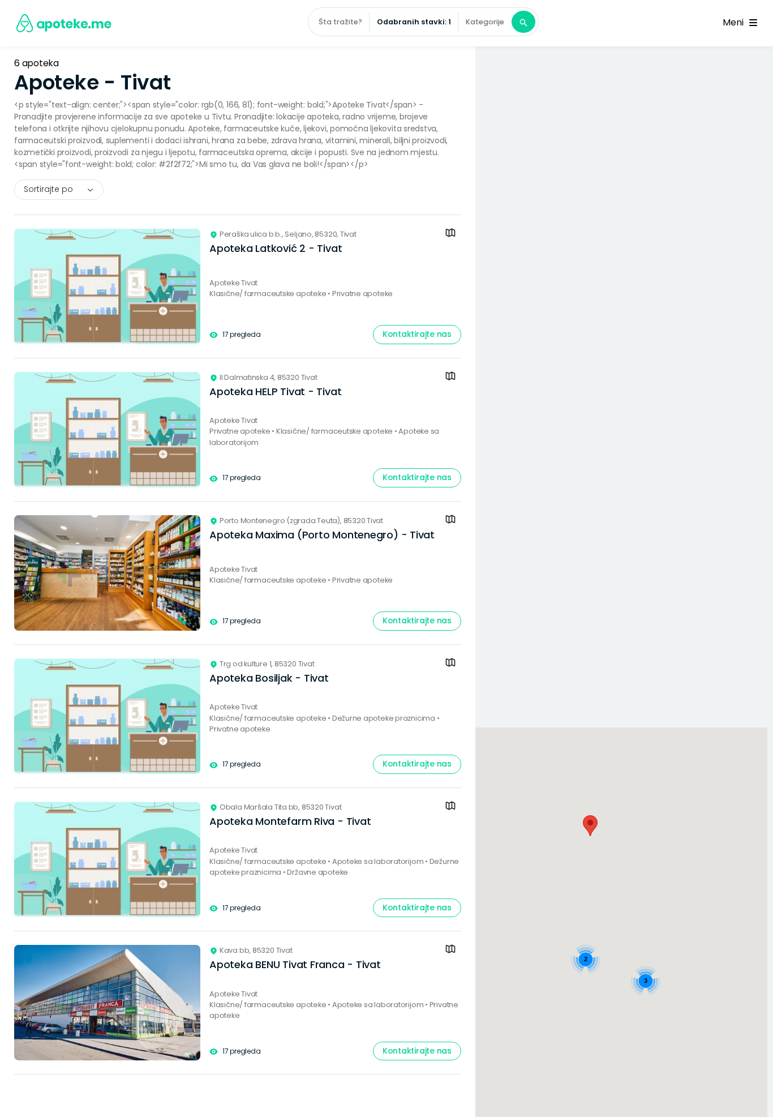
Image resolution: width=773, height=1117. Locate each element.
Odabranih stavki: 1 (414, 22)
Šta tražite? (340, 22)
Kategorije (485, 22)
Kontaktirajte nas (417, 334)
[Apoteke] (64, 23)
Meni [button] (735, 22)
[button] (590, 825)
